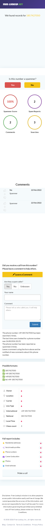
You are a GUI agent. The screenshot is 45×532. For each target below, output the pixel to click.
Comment (8, 303)
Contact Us (11, 525)
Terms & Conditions (23, 525)
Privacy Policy (37, 525)
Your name (8, 292)
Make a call (22, 473)
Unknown (25, 286)
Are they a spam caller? (13, 281)
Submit (35, 324)
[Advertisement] (22, 43)
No (32, 85)
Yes (13, 85)
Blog (4, 525)
